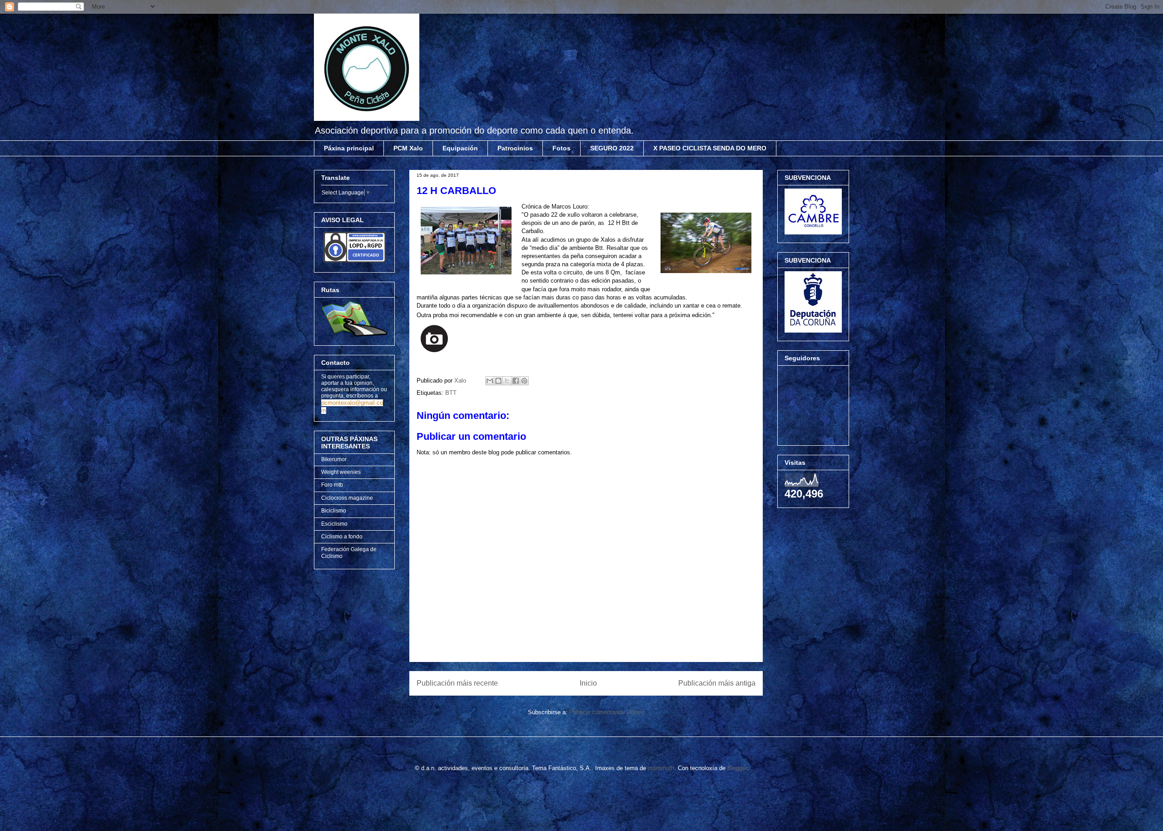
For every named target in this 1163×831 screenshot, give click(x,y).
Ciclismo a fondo (342, 536)
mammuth (661, 768)
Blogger (737, 768)
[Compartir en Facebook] (515, 380)
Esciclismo (334, 524)
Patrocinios (515, 148)
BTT (451, 392)
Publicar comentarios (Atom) (606, 712)
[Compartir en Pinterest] (524, 380)
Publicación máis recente (457, 683)
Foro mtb (332, 485)
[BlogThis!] (498, 380)
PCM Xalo (408, 148)
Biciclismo (333, 511)
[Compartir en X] (507, 380)
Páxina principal (349, 148)
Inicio (588, 683)
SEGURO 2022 (612, 148)
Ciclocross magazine (347, 498)
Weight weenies (341, 472)
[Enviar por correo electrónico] (489, 380)
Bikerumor (334, 459)
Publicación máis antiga (716, 683)
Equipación (460, 148)
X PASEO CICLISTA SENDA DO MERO (709, 148)
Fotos (561, 148)
